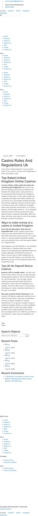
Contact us (7, 50)
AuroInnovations (5, 509)
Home (6, 36)
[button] (19, 53)
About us (7, 41)
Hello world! (29, 376)
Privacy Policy (9, 460)
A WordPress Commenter (14, 376)
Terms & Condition (10, 462)
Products (7, 38)
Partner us (7, 43)
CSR (5, 45)
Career (6, 47)
